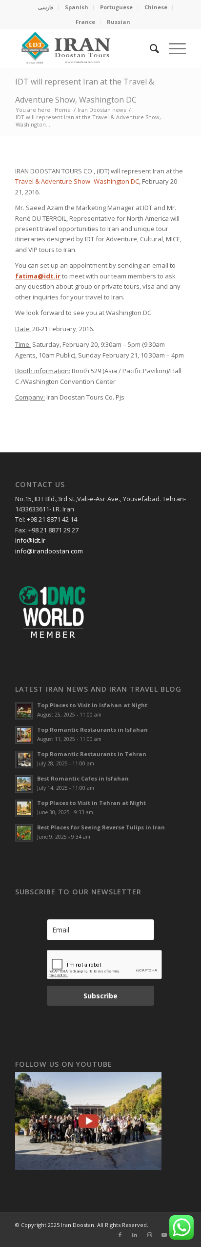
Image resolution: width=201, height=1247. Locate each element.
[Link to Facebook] (120, 1234)
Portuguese (116, 7)
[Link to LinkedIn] (134, 1234)
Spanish (76, 7)
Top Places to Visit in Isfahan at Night (92, 705)
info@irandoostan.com (49, 551)
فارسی (45, 7)
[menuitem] (46, 7)
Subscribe (100, 995)
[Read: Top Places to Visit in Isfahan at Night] (24, 710)
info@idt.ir (30, 540)
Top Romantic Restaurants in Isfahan (92, 729)
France (85, 21)
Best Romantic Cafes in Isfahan (83, 778)
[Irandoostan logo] (83, 48)
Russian (118, 21)
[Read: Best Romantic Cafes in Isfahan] (24, 784)
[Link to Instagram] (149, 1234)
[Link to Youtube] (164, 1234)
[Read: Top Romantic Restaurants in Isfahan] (24, 735)
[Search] (149, 48)
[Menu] (172, 48)
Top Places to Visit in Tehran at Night (91, 802)
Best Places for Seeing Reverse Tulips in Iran (101, 827)
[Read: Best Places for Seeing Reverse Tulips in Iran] (24, 833)
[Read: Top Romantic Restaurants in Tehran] (24, 759)
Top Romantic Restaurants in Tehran (91, 754)
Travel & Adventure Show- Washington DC (77, 181)
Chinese (155, 7)
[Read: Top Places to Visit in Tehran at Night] (24, 808)
